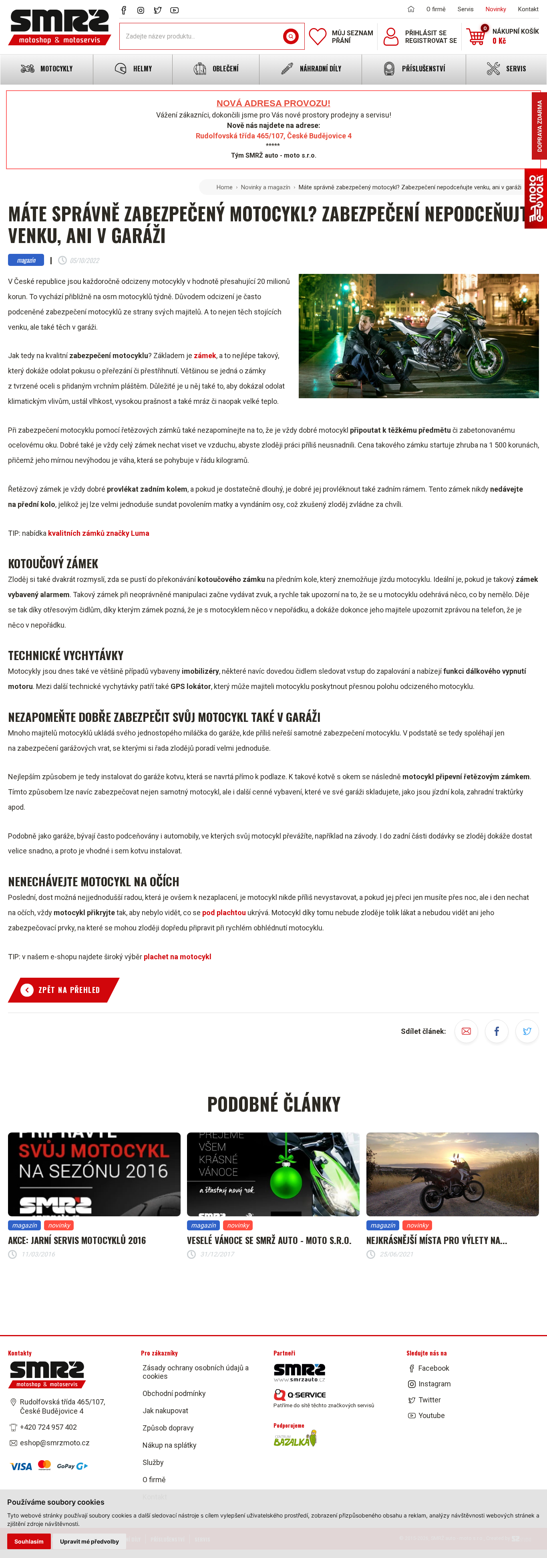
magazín (26, 260)
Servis (466, 9)
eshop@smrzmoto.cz (55, 1442)
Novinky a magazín (265, 187)
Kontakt (528, 9)
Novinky (496, 9)
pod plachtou (224, 912)
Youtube (431, 1415)
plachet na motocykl (177, 956)
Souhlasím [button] (29, 1541)
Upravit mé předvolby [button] (89, 1541)
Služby (153, 1462)
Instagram (434, 1384)
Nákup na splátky (170, 1445)
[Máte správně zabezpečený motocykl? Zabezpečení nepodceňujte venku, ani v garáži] (419, 338)
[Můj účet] (391, 37)
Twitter (429, 1400)
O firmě (436, 9)
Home (225, 187)
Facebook (433, 1368)
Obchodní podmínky (174, 1393)
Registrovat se (431, 41)
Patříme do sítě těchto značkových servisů (324, 1405)
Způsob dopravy (168, 1428)
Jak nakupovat (165, 1410)
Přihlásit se (425, 33)
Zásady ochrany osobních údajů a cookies (196, 1372)
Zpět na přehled (69, 990)
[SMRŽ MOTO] (59, 27)
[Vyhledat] (291, 36)
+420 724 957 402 (48, 1427)
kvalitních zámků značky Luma (98, 533)
